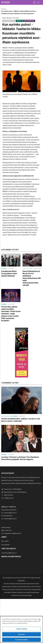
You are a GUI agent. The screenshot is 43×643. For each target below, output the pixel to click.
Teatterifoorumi (9, 21)
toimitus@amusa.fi (10, 513)
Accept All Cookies (21, 639)
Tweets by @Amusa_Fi (8, 553)
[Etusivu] (5, 2)
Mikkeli (19, 21)
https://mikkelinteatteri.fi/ (11, 209)
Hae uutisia (5, 541)
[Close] (39, 619)
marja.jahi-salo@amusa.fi (12, 533)
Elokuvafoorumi (28, 268)
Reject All (21, 634)
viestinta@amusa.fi (10, 518)
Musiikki (3, 268)
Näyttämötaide (29, 21)
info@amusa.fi (9, 498)
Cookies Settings (21, 629)
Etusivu (3, 9)
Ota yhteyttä (5, 545)
